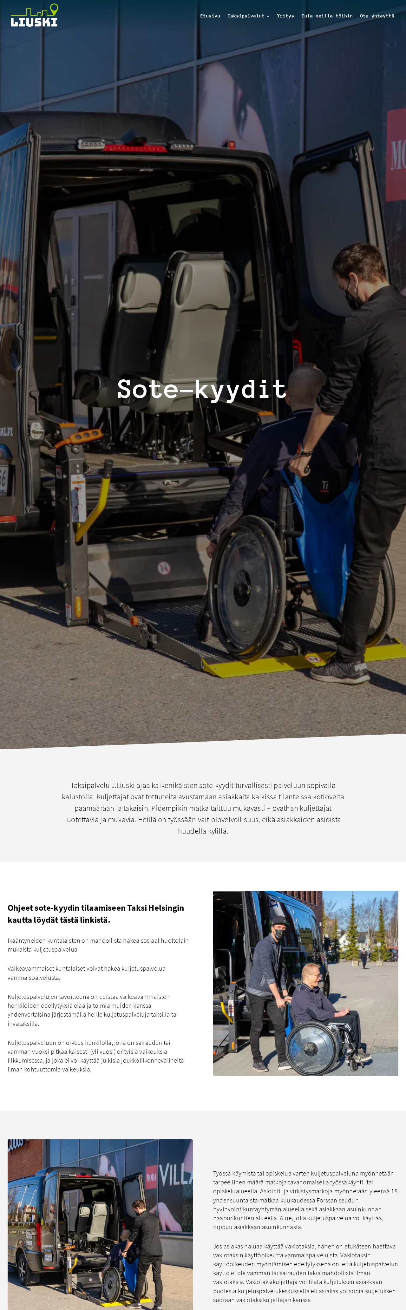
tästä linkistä (84, 919)
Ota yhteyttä (377, 15)
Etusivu (210, 15)
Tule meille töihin (327, 15)
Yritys (285, 15)
